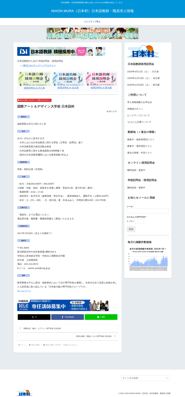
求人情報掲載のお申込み (139, 102)
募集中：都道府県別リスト (140, 139)
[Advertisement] (92, 360)
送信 (131, 229)
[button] (167, 378)
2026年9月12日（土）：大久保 (143, 71)
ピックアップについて (138, 115)
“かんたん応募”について (139, 122)
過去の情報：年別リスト (139, 152)
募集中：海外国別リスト (139, 146)
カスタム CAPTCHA (137, 217)
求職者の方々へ (135, 109)
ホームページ (24, 291)
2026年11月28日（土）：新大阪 (143, 85)
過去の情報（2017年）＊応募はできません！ (35, 100)
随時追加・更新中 (136, 170)
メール (130, 206)
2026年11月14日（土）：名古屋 (143, 78)
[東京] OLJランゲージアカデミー (39, 65)
